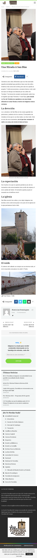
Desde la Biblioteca (11, 443)
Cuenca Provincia (10, 437)
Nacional (8, 458)
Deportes (8, 440)
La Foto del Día (9, 452)
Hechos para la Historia (12, 449)
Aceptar (29, 554)
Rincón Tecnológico (11, 473)
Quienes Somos (28, 545)
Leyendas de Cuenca (11, 455)
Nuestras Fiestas (10, 464)
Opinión (17, 63)
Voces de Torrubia (11, 482)
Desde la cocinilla (11, 446)
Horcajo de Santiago (13, 425)
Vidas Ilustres (9, 479)
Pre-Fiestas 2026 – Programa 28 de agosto (16, 396)
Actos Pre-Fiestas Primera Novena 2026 (15, 383)
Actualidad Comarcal (11, 416)
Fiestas (15, 497)
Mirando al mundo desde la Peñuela (8, 63)
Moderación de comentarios (12, 545)
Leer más (19, 556)
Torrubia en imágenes (12, 476)
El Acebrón (10, 419)
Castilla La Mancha (11, 431)
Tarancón (10, 428)
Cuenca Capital (10, 434)
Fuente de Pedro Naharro (15, 422)
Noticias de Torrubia (11, 461)
